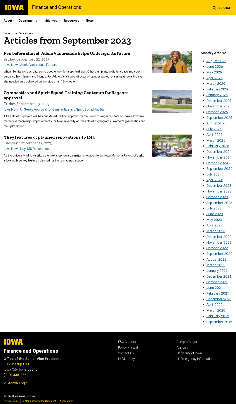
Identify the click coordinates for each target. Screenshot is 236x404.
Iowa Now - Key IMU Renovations (27, 149)
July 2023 (214, 208)
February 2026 (217, 89)
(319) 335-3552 (16, 375)
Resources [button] (71, 20)
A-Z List (182, 347)
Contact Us (126, 353)
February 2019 (217, 316)
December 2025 (218, 101)
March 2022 (215, 265)
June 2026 (214, 66)
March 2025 (215, 140)
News (90, 20)
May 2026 (214, 72)
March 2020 (215, 310)
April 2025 (214, 135)
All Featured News (25, 33)
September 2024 (219, 168)
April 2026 (214, 78)
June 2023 (214, 214)
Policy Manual (128, 347)
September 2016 (219, 322)
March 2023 (215, 231)
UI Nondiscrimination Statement (39, 401)
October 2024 (217, 163)
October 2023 (217, 197)
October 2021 (217, 282)
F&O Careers (127, 342)
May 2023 (214, 220)
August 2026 (216, 61)
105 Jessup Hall (16, 364)
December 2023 (218, 185)
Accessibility (66, 401)
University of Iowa (189, 353)
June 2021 (214, 288)
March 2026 (215, 83)
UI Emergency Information (195, 359)
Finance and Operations (56, 7)
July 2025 (214, 129)
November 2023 (219, 191)
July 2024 (214, 174)
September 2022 (219, 254)
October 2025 (217, 112)
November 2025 (219, 106)
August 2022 (216, 259)
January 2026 (217, 95)
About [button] (8, 20)
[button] (222, 7)
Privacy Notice (11, 401)
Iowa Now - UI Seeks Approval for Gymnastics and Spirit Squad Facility (54, 109)
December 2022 (218, 237)
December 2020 (218, 299)
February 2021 (217, 293)
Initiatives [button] (50, 20)
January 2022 (217, 271)
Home (7, 33)
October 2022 (217, 248)
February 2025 (217, 146)
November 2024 (219, 157)
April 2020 (214, 304)
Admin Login (17, 383)
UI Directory (126, 359)
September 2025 (219, 118)
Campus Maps (187, 342)
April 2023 (214, 225)
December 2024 (218, 151)
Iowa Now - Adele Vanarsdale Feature (30, 65)
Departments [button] (28, 20)
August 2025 (216, 123)
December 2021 (218, 276)
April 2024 (214, 180)
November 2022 (219, 242)
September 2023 (219, 203)
